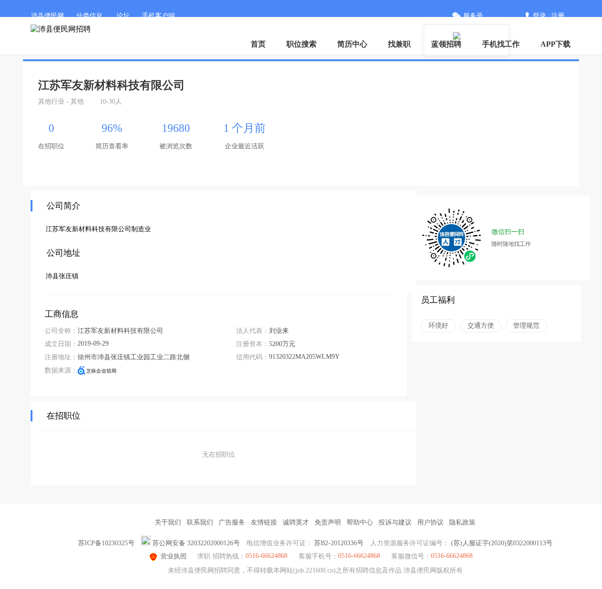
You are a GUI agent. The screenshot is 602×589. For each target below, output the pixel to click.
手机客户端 (158, 15)
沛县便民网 (47, 15)
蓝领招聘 (446, 44)
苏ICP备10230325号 (106, 543)
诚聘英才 (296, 522)
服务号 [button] (473, 15)
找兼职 (399, 44)
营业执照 (173, 556)
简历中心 (352, 44)
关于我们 (168, 522)
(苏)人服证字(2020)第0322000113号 (502, 543)
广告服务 (232, 522)
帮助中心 (360, 522)
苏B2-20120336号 (339, 543)
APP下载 (555, 44)
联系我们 (200, 522)
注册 (557, 15)
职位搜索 (301, 44)
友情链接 (264, 522)
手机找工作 (501, 44)
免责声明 (328, 522)
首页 (258, 44)
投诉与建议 (395, 522)
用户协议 (430, 522)
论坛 (123, 15)
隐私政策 (462, 522)
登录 (539, 15)
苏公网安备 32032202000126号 (196, 543)
